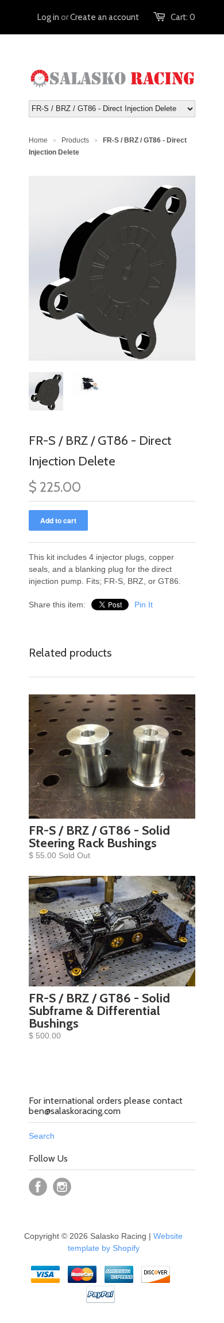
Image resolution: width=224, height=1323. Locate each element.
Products (75, 140)
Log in (48, 17)
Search (42, 1135)
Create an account (104, 17)
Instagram (62, 1187)
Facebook (38, 1187)
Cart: (183, 17)
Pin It (143, 604)
